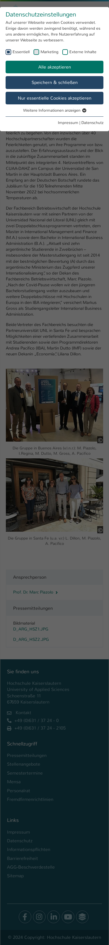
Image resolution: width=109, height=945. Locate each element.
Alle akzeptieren (54, 67)
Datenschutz (92, 122)
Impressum (68, 122)
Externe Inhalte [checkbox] (82, 51)
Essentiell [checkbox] (21, 51)
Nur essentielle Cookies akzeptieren (54, 98)
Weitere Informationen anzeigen (52, 110)
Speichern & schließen (55, 82)
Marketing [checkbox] (49, 51)
